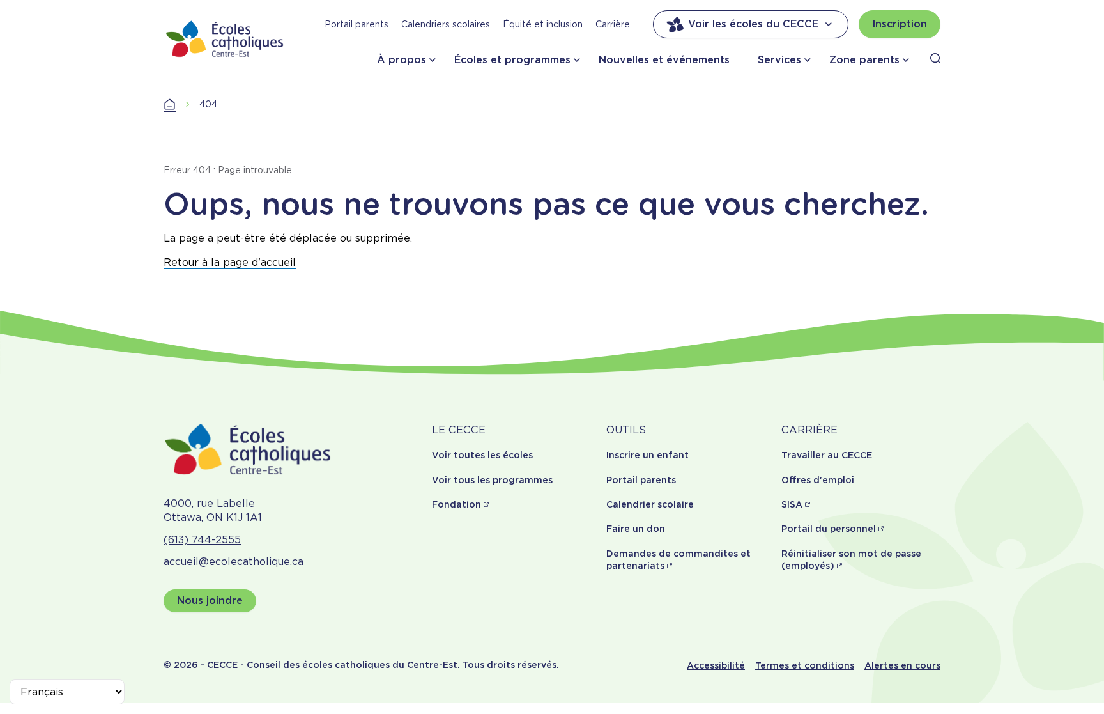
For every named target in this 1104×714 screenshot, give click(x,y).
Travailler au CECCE (826, 455)
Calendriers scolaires (445, 24)
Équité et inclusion (543, 24)
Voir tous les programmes (492, 480)
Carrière (612, 24)
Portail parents (356, 24)
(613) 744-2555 (202, 540)
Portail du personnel (828, 529)
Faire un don (635, 529)
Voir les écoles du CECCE (753, 24)
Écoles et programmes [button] (512, 60)
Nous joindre (210, 600)
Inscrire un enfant (647, 455)
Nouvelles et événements (664, 60)
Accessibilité (716, 665)
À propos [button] (401, 60)
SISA (791, 504)
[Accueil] (225, 38)
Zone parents (864, 60)
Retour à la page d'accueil (230, 262)
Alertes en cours (902, 665)
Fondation (456, 504)
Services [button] (779, 60)
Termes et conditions (804, 665)
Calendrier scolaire (650, 504)
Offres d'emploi (817, 480)
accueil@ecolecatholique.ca (233, 561)
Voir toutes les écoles (482, 455)
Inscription (899, 24)
